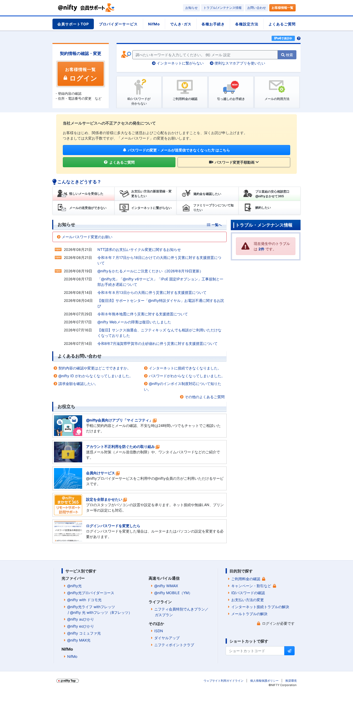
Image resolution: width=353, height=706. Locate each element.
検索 (289, 55)
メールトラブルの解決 (249, 614)
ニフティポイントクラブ (174, 645)
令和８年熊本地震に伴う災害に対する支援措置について (142, 314)
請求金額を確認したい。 (78, 383)
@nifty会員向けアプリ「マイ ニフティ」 (119, 420)
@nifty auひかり (80, 619)
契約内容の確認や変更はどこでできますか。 (94, 368)
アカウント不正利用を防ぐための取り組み (120, 446)
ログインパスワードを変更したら (113, 525)
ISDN (158, 631)
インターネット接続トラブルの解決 (260, 607)
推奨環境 (291, 680)
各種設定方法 (246, 24)
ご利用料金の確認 (245, 579)
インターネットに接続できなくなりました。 (185, 368)
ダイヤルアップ (167, 638)
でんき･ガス (180, 24)
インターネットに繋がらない (180, 63)
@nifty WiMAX (166, 586)
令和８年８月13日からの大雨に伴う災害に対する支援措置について (151, 292)
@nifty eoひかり (80, 626)
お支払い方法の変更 (247, 600)
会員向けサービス (100, 473)
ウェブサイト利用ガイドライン (223, 680)
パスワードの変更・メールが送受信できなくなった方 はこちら (178, 150)
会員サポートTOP (73, 24)
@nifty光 (74, 586)
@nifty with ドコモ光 (84, 600)
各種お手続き (213, 24)
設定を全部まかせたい (104, 499)
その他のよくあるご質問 (205, 397)
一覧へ (217, 225)
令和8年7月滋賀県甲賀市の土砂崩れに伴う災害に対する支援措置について (157, 343)
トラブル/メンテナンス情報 (222, 8)
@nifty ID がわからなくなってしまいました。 (95, 376)
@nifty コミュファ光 (84, 633)
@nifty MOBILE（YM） (173, 593)
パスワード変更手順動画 (234, 162)
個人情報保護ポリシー (264, 680)
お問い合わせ (256, 8)
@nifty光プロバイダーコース (90, 593)
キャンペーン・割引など (251, 586)
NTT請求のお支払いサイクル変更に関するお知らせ (139, 249)
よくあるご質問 (282, 24)
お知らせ (191, 8)
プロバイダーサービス (118, 24)
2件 (261, 249)
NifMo (154, 24)
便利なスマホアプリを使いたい (239, 63)
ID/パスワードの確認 (248, 593)
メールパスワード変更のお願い (87, 237)
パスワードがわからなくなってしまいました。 (187, 376)
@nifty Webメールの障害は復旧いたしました (134, 322)
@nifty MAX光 (78, 640)
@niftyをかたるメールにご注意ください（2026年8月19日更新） (150, 271)
